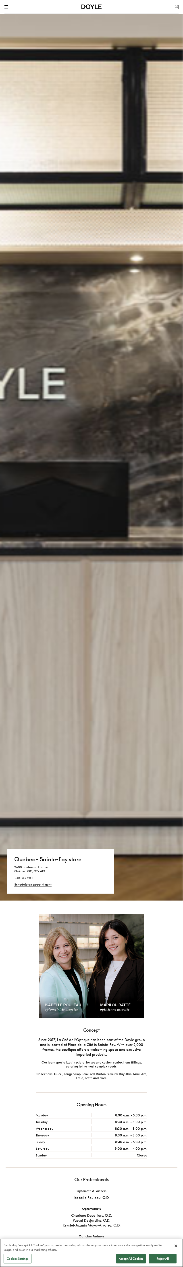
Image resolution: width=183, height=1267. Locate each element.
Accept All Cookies (131, 1258)
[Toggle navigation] (7, 6)
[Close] (176, 1246)
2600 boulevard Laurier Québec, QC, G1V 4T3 (31, 869)
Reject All (162, 1258)
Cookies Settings (17, 1258)
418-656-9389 (25, 877)
